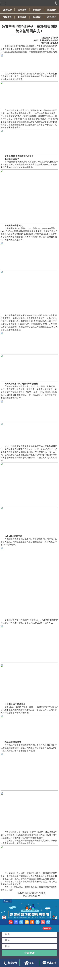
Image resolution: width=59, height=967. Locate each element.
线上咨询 (51, 962)
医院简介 (51, 10)
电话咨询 (12, 962)
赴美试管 (7, 10)
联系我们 (51, 17)
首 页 (31, 962)
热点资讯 (37, 17)
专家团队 (37, 10)
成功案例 (22, 10)
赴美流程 (22, 17)
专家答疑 (7, 17)
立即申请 (29, 952)
